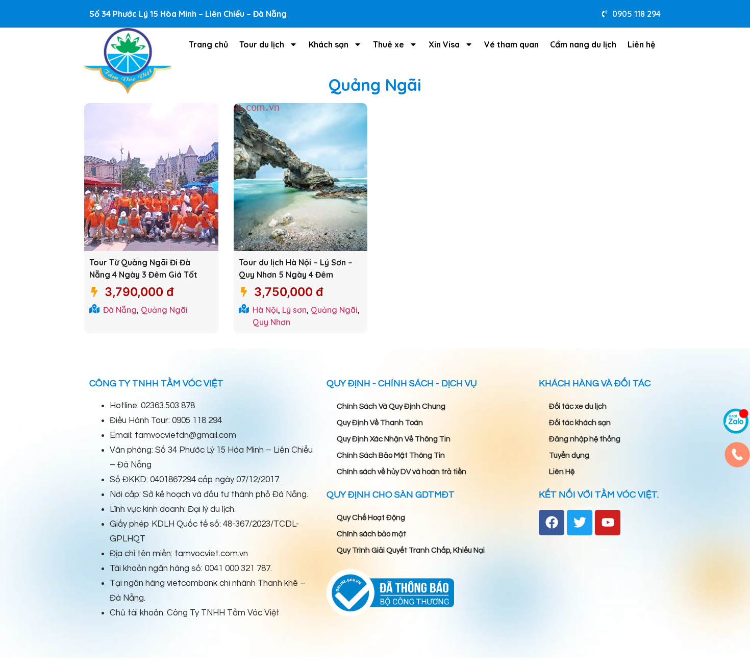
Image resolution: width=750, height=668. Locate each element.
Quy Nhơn (271, 322)
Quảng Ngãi (164, 310)
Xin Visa (444, 44)
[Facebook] (551, 522)
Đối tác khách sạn (580, 423)
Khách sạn (328, 44)
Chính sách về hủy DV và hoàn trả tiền (401, 472)
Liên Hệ (561, 472)
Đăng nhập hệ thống (584, 439)
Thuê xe (388, 44)
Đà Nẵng (120, 310)
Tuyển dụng (569, 455)
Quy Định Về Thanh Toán (380, 423)
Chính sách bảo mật (371, 534)
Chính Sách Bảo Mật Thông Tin (391, 455)
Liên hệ (641, 44)
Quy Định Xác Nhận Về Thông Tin (394, 439)
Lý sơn (294, 310)
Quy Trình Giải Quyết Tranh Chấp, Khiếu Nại (411, 550)
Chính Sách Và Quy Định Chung (391, 406)
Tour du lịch (261, 44)
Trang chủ (208, 44)
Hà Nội (265, 310)
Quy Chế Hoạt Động (371, 518)
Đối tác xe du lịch (578, 406)
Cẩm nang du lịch (583, 44)
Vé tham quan (511, 44)
